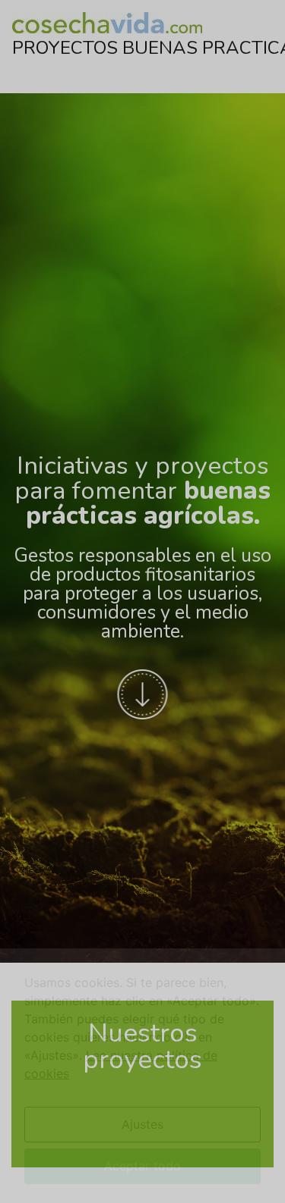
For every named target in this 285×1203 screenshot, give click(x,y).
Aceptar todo (142, 1160)
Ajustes (142, 1118)
